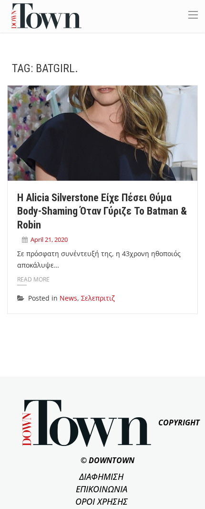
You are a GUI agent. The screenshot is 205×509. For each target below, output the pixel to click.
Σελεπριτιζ (98, 298)
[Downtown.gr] (46, 15)
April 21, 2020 (49, 239)
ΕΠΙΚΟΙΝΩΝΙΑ (101, 489)
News (68, 298)
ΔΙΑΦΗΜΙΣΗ (101, 476)
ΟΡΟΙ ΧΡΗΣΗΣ (101, 501)
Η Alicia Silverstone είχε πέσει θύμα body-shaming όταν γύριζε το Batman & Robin (102, 211)
